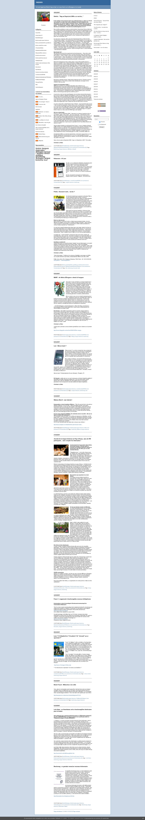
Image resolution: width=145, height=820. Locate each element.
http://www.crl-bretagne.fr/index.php (62, 665)
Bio (66, 268)
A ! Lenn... (41, 96)
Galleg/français (39, 60)
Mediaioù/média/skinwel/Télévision (43, 77)
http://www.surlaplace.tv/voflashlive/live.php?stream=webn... (68, 424)
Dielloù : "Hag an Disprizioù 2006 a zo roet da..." (68, 16)
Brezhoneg (56, 149)
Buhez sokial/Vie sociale (41, 45)
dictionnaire (61, 806)
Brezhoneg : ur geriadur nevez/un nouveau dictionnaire (71, 766)
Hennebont (38, 67)
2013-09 (96, 94)
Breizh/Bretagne (39, 37)
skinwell (74, 149)
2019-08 (96, 74)
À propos (43, 25)
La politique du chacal (44, 120)
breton (38, 148)
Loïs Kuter (88, 758)
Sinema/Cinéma (39, 82)
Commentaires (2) (64, 390)
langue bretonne (43, 159)
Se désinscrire (103, 124)
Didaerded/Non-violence (41, 52)
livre (45, 160)
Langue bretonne (70, 182)
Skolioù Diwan (42, 134)
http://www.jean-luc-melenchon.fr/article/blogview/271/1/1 (67, 695)
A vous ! (95, 15)
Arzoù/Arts (38, 32)
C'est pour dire (42, 104)
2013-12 (96, 91)
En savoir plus (105, 818)
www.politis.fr (57, 260)
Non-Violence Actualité (41, 125)
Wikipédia (41, 140)
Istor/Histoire (38, 69)
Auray (89, 587)
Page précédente (58, 811)
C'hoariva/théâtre (39, 47)
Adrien (95, 18)
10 (70, 811)
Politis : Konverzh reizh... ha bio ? (64, 191)
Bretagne (40, 158)
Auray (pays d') (39, 35)
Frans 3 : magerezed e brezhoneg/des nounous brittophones (72, 599)
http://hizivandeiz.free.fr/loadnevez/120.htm (64, 796)
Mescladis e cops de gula (44, 122)
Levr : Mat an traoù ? (60, 346)
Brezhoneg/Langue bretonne (42, 40)
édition (65, 806)
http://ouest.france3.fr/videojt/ (61, 610)
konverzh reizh (76, 268)
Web (37, 84)
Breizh (47, 153)
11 (72, 811)
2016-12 (96, 76)
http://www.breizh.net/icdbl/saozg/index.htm (64, 753)
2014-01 (96, 89)
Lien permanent (73, 147)
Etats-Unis (69, 759)
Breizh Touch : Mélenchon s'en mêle (65, 685)
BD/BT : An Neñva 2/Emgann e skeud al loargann (69, 277)
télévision (70, 149)
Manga (73, 336)
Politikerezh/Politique (40, 79)
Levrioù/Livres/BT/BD (40, 74)
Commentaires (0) (82, 147)
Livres (85, 673)
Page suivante (76, 811)
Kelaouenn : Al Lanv (60, 158)
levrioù (88, 673)
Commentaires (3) (64, 700)
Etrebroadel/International (41, 57)
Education (56, 626)
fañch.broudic (39, 106)
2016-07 (96, 84)
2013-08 (96, 96)
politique (39, 155)
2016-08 (96, 81)
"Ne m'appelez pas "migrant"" (100, 24)
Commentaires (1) (80, 587)
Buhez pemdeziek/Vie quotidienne (43, 42)
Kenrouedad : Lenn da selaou (101, 47)
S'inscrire (103, 121)
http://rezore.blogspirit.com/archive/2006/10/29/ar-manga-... (68, 330)
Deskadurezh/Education (41, 50)
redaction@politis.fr (65, 260)
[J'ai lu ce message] (143, 818)
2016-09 (96, 79)
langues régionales (42, 149)
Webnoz (79, 429)
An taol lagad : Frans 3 (44, 101)
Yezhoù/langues (39, 87)
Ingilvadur (38, 109)
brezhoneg (40, 157)
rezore (39, 2)
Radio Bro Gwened (40, 131)
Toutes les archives (98, 99)
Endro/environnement (40, 55)
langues (40, 153)
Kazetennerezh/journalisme (42, 72)
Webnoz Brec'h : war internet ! (63, 400)
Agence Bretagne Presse (41, 99)
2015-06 (96, 86)
